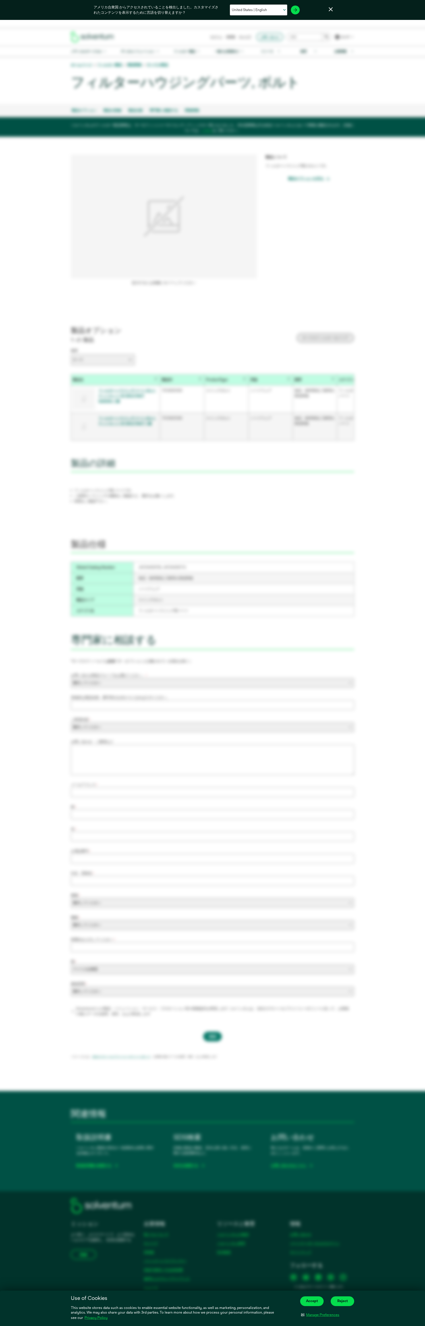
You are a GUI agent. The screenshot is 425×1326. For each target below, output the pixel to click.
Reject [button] (342, 1301)
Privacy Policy (96, 1318)
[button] (320, 1314)
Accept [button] (312, 1301)
